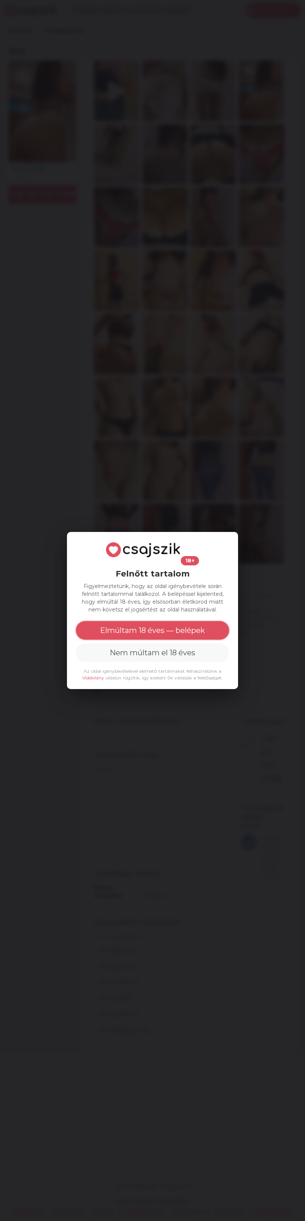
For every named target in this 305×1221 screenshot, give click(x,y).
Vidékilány (93, 678)
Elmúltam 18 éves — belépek (152, 630)
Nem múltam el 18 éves (152, 652)
